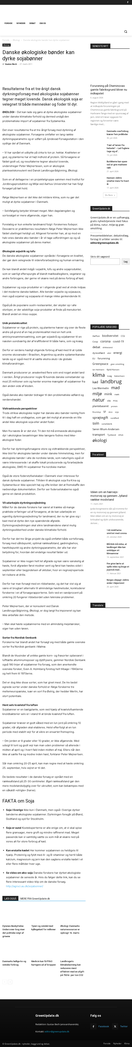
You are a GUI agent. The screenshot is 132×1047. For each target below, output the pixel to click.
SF (104, 411)
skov (110, 412)
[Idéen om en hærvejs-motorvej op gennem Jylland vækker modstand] (110, 473)
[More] (64, 71)
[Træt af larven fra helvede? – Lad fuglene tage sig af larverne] (97, 148)
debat (96, 347)
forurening (104, 358)
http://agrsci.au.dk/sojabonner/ (24, 886)
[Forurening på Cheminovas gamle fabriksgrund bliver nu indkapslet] (110, 67)
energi (117, 353)
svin (95, 423)
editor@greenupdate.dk (57, 1031)
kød (95, 382)
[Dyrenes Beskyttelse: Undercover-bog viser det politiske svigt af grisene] (15, 914)
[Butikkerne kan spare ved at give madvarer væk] (97, 165)
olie (109, 400)
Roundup (96, 412)
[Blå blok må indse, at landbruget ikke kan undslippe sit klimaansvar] (97, 547)
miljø (97, 393)
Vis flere (109, 195)
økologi (99, 440)
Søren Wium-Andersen (105, 429)
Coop (95, 341)
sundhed (115, 418)
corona (105, 341)
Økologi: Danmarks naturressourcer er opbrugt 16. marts (70, 929)
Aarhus (96, 336)
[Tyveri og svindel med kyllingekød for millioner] (44, 914)
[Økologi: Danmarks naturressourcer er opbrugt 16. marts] (73, 914)
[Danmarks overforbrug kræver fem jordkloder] (97, 134)
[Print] (48, 71)
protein (114, 406)
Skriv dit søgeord (100, 256)
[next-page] (10, 982)
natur (98, 400)
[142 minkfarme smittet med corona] (97, 533)
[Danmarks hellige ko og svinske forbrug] (15, 949)
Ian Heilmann (98, 369)
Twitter (124, 1026)
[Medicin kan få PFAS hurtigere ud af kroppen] (44, 949)
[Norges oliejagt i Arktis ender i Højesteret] (97, 583)
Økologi (16, 40)
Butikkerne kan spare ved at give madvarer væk (117, 164)
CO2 (123, 336)
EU (93, 358)
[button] (126, 32)
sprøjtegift (100, 417)
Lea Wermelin (100, 388)
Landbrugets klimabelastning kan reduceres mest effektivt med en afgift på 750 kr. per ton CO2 (72, 968)
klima (98, 375)
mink (108, 394)
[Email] (40, 71)
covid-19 (118, 341)
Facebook (103, 1026)
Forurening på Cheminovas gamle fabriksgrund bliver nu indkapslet (108, 89)
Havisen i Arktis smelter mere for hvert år (118, 181)
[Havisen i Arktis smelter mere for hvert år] (97, 181)
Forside (5, 40)
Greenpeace (100, 364)
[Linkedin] (55, 71)
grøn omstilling (117, 364)
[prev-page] (4, 982)
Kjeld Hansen (113, 369)
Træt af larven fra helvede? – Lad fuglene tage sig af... (118, 148)
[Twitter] (32, 71)
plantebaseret (100, 406)
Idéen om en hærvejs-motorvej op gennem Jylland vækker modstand (108, 495)
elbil (109, 353)
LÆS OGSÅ (10, 898)
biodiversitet (110, 336)
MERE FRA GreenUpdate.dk (35, 898)
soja (117, 412)
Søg (126, 261)
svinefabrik (107, 423)
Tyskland (111, 434)
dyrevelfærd (98, 353)
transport (98, 434)
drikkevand (108, 347)
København (119, 376)
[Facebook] (128, 2)
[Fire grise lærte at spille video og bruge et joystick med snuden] (97, 567)
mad (115, 387)
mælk (116, 394)
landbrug (111, 381)
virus (120, 434)
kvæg (109, 376)
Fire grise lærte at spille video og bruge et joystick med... (118, 566)
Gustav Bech (11, 64)
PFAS (115, 400)
